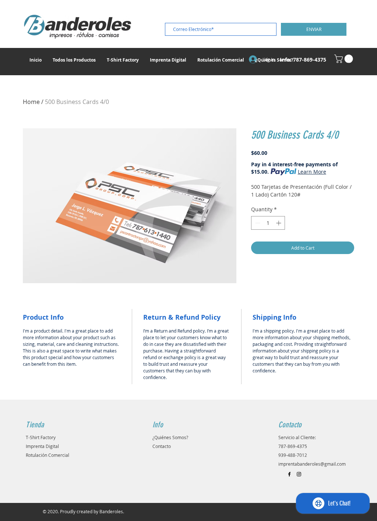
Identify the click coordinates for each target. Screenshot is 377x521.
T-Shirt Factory (41, 437)
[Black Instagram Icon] (299, 474)
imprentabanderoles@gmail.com (312, 464)
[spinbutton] (268, 222)
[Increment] (279, 222)
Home (31, 102)
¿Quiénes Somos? (170, 437)
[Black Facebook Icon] (289, 474)
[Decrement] (256, 222)
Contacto (161, 446)
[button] (344, 59)
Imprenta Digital (42, 446)
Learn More (312, 171)
